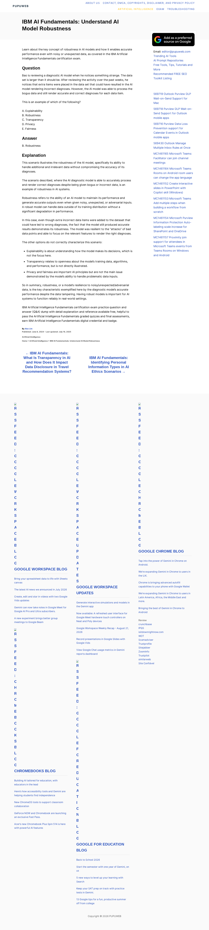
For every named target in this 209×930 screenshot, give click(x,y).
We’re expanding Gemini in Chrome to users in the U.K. (164, 573)
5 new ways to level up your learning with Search (99, 879)
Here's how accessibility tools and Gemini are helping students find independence (39, 793)
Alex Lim (28, 329)
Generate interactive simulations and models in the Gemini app (103, 604)
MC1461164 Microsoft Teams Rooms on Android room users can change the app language (173, 173)
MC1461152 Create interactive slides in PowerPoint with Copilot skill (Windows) (172, 188)
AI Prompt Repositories (168, 60)
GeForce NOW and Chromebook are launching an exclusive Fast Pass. (40, 815)
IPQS (141, 628)
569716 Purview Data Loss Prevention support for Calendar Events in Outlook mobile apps (171, 130)
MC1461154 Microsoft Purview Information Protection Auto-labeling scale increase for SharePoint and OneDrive (173, 224)
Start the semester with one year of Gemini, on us (102, 868)
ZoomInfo (143, 651)
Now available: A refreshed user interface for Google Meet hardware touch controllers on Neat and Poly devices (101, 617)
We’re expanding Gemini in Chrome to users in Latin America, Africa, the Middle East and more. (164, 597)
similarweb (144, 659)
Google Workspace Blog (40, 569)
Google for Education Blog (100, 847)
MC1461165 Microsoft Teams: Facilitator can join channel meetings (172, 158)
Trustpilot (143, 655)
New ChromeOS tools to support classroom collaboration (38, 804)
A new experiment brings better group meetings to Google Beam (36, 620)
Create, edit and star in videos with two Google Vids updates (40, 598)
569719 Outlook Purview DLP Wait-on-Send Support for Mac (172, 98)
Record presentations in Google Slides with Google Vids (100, 641)
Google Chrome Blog (161, 551)
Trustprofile (145, 643)
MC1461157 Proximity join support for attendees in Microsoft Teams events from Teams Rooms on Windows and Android (172, 246)
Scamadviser (145, 639)
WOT (141, 636)
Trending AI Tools (164, 56)
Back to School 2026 (88, 859)
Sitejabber (144, 647)
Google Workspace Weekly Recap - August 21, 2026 (102, 630)
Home (24, 341)
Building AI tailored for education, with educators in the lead (36, 782)
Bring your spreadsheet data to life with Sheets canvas (40, 580)
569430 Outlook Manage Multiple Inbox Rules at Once (171, 145)
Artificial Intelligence (31, 337)
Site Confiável (146, 663)
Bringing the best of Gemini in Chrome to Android (161, 610)
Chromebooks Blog (35, 771)
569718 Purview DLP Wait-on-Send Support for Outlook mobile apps (172, 113)
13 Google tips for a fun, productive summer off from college (101, 901)
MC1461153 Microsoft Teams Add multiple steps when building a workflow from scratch (172, 205)
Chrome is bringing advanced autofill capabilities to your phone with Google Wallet (164, 584)
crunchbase (145, 624)
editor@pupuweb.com (176, 51)
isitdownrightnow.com (151, 632)
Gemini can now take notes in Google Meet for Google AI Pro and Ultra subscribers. (40, 609)
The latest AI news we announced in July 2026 (40, 589)
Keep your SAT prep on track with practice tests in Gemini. (100, 890)
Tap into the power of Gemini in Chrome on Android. (162, 562)
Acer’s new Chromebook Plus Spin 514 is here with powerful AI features (39, 826)
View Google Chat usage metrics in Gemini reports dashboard (100, 651)
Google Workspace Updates (97, 590)
